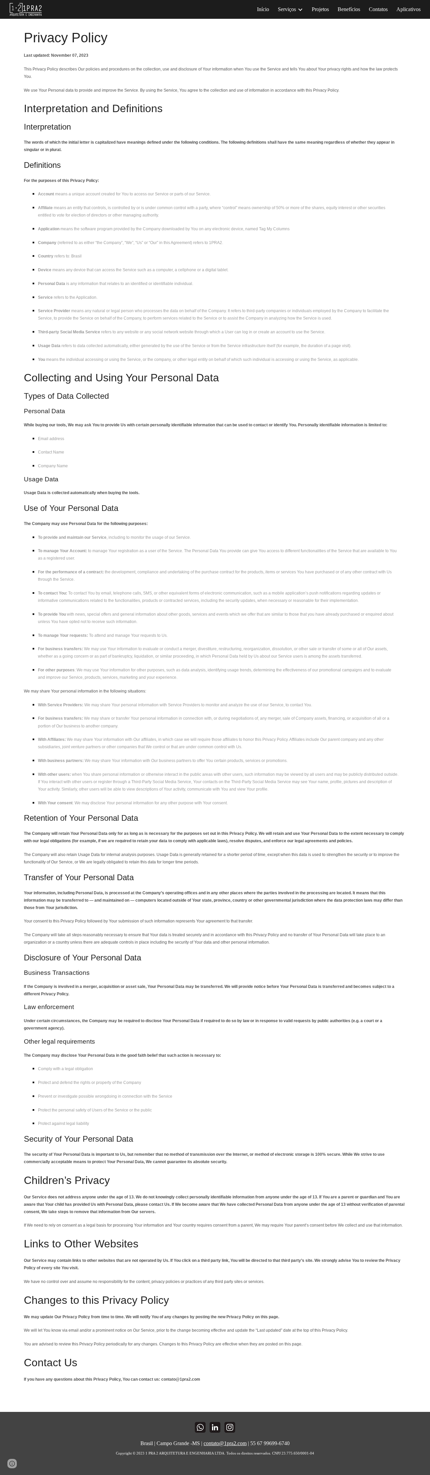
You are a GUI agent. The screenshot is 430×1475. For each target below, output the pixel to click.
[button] (12, 1463)
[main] (215, 715)
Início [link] (263, 9)
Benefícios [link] (349, 9)
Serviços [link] (287, 9)
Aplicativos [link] (408, 9)
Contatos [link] (378, 9)
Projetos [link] (320, 9)
